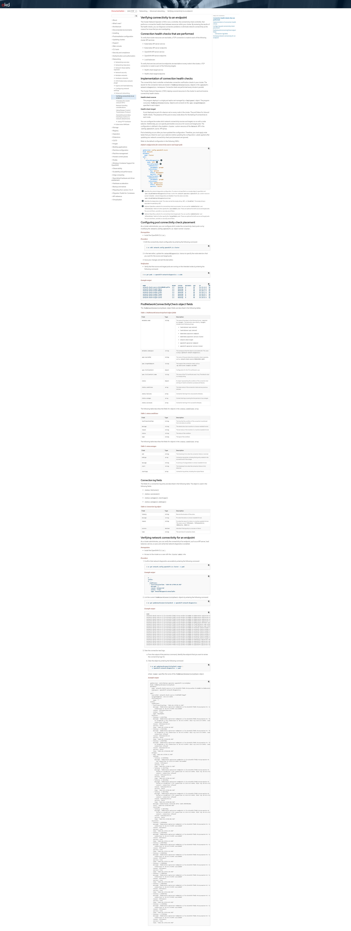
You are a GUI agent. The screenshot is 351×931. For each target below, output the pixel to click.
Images (115, 144)
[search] (136, 16)
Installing (116, 33)
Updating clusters (119, 40)
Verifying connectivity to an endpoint (125, 97)
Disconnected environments (122, 30)
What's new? (117, 23)
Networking (117, 59)
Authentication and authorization (124, 56)
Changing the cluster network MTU (123, 102)
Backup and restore (119, 187)
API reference (117, 196)
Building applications (120, 147)
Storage (115, 127)
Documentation (118, 11)
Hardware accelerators (120, 183)
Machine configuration (120, 150)
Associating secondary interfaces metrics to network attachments (123, 117)
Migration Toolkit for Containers (124, 193)
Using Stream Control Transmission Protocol (123, 111)
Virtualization (117, 200)
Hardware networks (121, 78)
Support (115, 43)
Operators (116, 134)
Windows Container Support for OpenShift (123, 164)
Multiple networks (121, 75)
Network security (121, 72)
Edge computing (118, 175)
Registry (115, 131)
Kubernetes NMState (122, 124)
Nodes (115, 160)
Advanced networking (157, 11)
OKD (129, 11)
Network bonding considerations (121, 106)
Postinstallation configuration (123, 36)
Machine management (120, 153)
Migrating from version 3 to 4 (123, 190)
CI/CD (115, 140)
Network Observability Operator (122, 69)
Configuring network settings (121, 89)
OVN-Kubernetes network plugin (123, 82)
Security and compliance (121, 53)
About (115, 20)
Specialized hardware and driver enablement (123, 179)
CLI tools (116, 49)
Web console (117, 46)
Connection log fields (221, 33)
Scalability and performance (122, 172)
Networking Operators (122, 65)
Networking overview (122, 62)
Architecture (117, 27)
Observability (117, 168)
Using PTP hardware (124, 122)
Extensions (116, 137)
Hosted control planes (120, 157)
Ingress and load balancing (124, 86)
